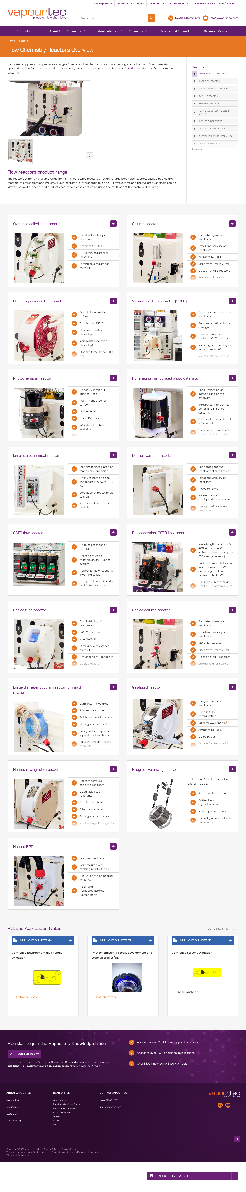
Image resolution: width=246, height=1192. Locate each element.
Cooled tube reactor (210, 121)
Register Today (27, 1053)
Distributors (12, 1107)
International (178, 3)
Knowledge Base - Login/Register (215, 3)
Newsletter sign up (15, 1120)
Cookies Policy (69, 1149)
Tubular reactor (208, 96)
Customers (12, 1114)
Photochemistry (105, 997)
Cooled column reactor (212, 128)
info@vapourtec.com (110, 1107)
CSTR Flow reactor (209, 81)
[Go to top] (237, 1139)
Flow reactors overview (212, 73)
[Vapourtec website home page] (37, 13)
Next (89, 155)
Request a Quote (173, 1176)
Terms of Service (86, 1152)
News (140, 3)
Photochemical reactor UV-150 (215, 136)
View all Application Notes (223, 929)
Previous (8, 155)
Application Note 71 (115, 940)
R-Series (130, 68)
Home (11, 40)
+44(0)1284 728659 (109, 1100)
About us (122, 3)
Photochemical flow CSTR (213, 88)
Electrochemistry (25, 997)
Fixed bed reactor (209, 103)
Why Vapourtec (102, 3)
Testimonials (157, 3)
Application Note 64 (36, 940)
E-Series (147, 68)
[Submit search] (151, 18)
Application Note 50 (196, 940)
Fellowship (23, 1155)
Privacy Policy (50, 1149)
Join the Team (13, 1100)
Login (96, 1065)
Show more (197, 149)
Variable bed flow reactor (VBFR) (214, 112)
